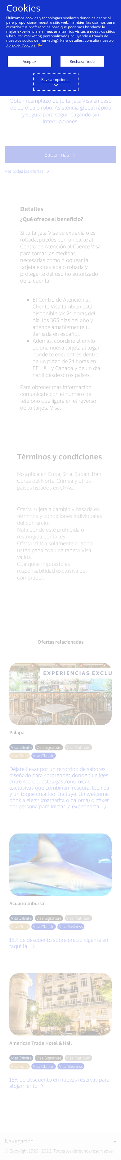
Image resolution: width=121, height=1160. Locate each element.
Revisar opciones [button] (55, 79)
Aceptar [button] (29, 61)
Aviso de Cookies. (21, 46)
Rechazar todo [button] (82, 61)
